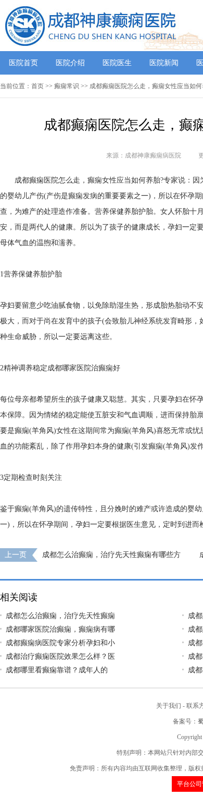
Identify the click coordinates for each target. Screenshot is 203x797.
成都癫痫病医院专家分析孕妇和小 (60, 643)
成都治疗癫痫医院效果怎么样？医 (60, 656)
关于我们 (168, 705)
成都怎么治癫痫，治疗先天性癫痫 (60, 616)
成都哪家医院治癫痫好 (83, 368)
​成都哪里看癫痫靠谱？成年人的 (57, 670)
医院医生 (117, 63)
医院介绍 (70, 63)
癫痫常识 (66, 86)
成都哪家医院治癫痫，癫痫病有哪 (60, 629)
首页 (37, 86)
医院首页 (23, 63)
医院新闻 (164, 63)
